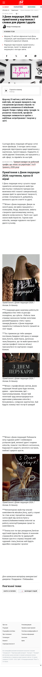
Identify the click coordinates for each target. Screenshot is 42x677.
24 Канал (5, 7)
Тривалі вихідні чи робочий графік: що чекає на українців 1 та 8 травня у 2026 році (20, 164)
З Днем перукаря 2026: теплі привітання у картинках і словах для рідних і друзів (30, 10)
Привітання (14, 10)
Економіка (31, 7)
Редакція (5, 628)
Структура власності (9, 644)
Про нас (5, 624)
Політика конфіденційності (30, 631)
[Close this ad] (40, 665)
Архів (23, 640)
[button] (6, 56)
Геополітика (18, 7)
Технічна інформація (28, 634)
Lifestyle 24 (6, 10)
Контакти (24, 637)
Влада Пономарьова (13, 27)
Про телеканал (7, 634)
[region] (21, 672)
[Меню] (4, 2)
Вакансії (5, 640)
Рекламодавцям (26, 624)
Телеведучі (6, 637)
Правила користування (28, 628)
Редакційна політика (9, 631)
